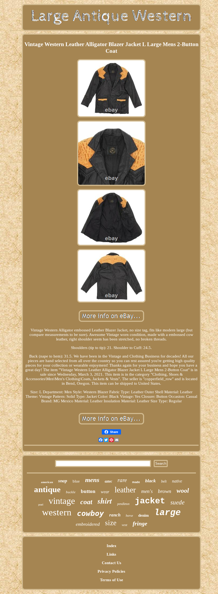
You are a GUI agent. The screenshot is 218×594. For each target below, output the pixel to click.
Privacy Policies (111, 571)
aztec (108, 481)
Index (111, 546)
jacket (150, 501)
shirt (105, 500)
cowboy (90, 513)
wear (105, 491)
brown (164, 491)
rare (122, 480)
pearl (40, 504)
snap (62, 480)
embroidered (88, 524)
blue (76, 481)
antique (47, 489)
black (150, 480)
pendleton (123, 504)
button (88, 491)
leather (125, 489)
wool (183, 490)
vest (124, 525)
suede (177, 502)
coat (86, 502)
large (167, 513)
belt (164, 481)
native (177, 481)
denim (143, 515)
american (47, 482)
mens (92, 479)
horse (129, 515)
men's (147, 491)
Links (111, 554)
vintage (62, 501)
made (136, 482)
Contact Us (111, 563)
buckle (71, 492)
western (57, 512)
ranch (114, 514)
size (110, 523)
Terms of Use (111, 580)
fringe (140, 523)
